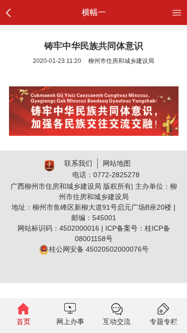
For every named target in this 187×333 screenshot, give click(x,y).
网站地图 (117, 163)
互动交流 (117, 322)
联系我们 (78, 163)
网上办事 (70, 322)
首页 (23, 322)
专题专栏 (164, 322)
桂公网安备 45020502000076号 (99, 249)
